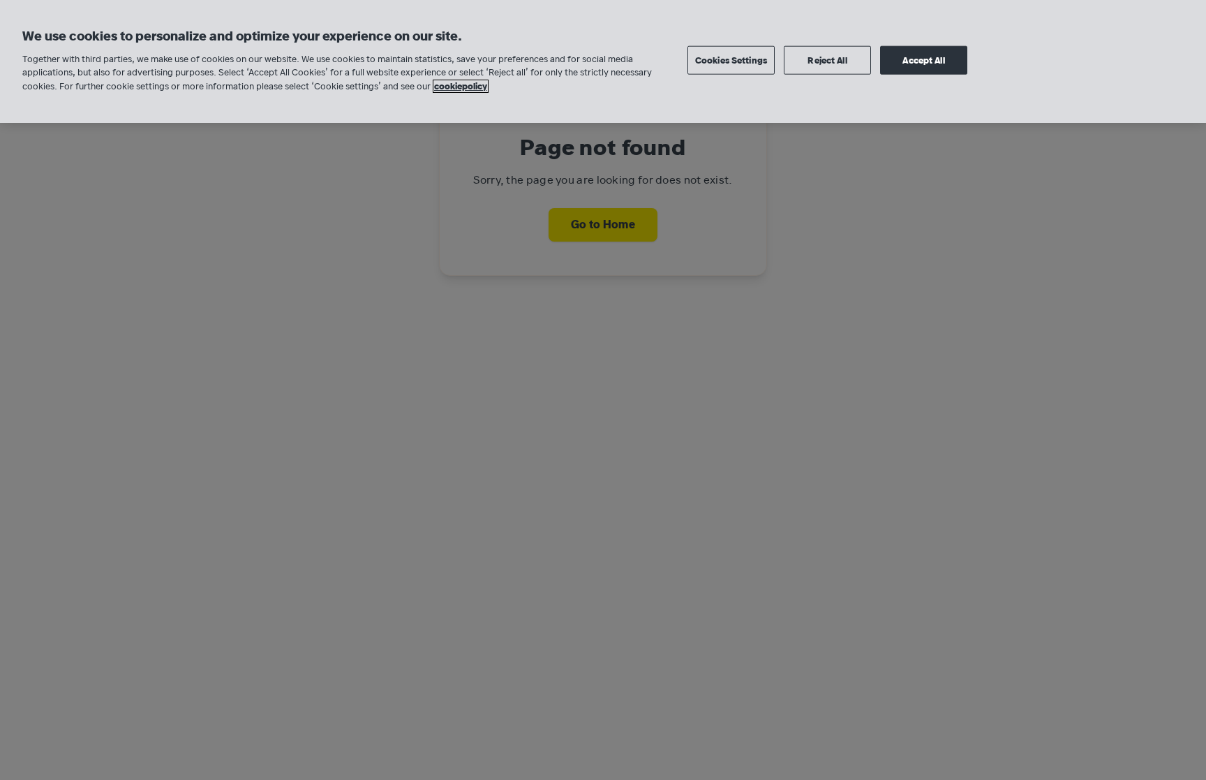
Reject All (827, 59)
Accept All (923, 59)
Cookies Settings (731, 59)
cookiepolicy (460, 86)
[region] (603, 61)
